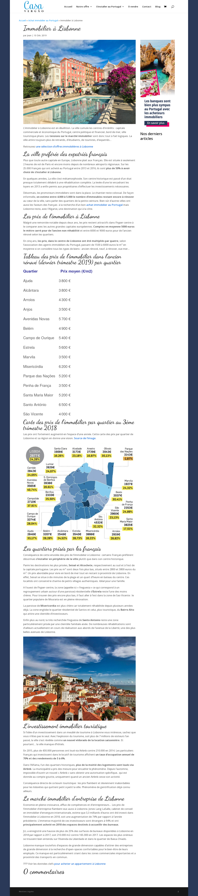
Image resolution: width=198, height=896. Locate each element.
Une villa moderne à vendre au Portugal (154, 222)
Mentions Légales (26, 891)
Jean (29, 35)
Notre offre (82, 6)
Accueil (68, 6)
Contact (146, 6)
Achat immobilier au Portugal (43, 20)
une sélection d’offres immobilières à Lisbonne (64, 146)
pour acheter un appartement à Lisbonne (80, 863)
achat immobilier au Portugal (104, 205)
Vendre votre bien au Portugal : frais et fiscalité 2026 (157, 274)
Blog (158, 6)
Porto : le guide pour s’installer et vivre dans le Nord (156, 328)
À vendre (133, 6)
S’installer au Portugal (108, 6)
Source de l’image (85, 438)
